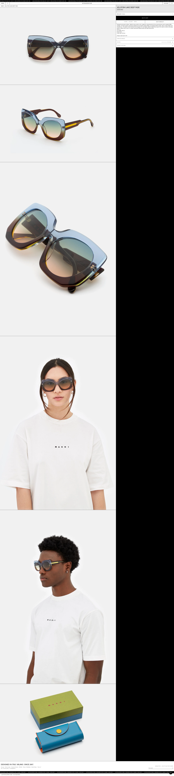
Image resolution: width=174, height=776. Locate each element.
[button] (172, 3)
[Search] (8, 3)
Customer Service (14, 767)
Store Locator (7, 767)
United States (34, 767)
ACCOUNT (166, 3)
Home (2, 6)
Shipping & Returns (121, 45)
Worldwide (28, 767)
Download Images (121, 38)
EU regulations (12, 768)
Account (2, 767)
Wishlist (20, 767)
